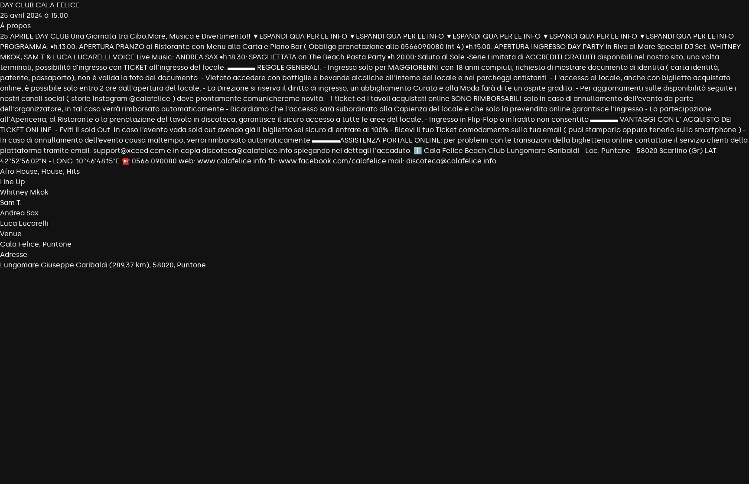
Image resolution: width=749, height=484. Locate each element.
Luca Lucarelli (24, 223)
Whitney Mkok (24, 192)
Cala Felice (19, 244)
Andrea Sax (19, 213)
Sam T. (11, 202)
